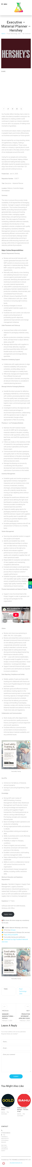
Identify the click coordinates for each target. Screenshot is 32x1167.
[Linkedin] (30, 587)
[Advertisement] (16, 90)
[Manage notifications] (3, 1163)
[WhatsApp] (30, 583)
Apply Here (8, 914)
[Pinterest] (12, 108)
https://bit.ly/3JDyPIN (11, 934)
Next (28, 1011)
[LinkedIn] (17, 108)
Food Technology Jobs (22, 991)
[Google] (21, 108)
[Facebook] (4, 108)
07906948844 (5, 1133)
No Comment (27, 33)
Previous (5, 1011)
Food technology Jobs (14, 33)
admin (3, 33)
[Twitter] (8, 108)
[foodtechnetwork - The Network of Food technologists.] (19, 7)
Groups (13, 930)
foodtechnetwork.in (16, 1163)
